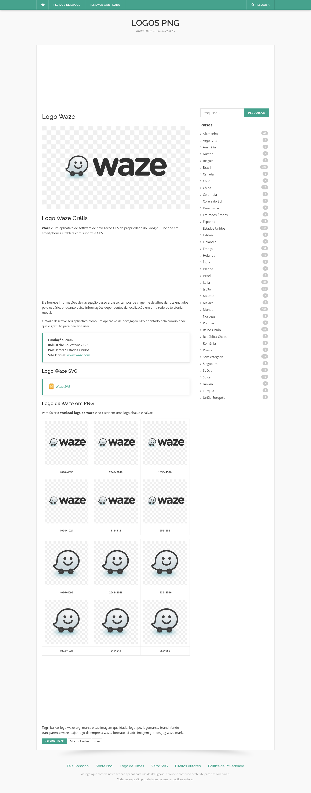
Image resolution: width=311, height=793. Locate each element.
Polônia (208, 323)
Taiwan (208, 384)
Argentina (210, 140)
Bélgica (208, 161)
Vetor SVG (159, 766)
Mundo (208, 309)
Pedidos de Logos (67, 4)
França (208, 249)
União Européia (214, 397)
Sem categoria (213, 357)
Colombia (210, 194)
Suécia (207, 370)
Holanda (209, 255)
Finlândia (209, 242)
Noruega (209, 316)
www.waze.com (78, 355)
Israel (97, 741)
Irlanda (208, 269)
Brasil (207, 167)
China (207, 188)
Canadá (208, 174)
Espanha (209, 221)
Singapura (210, 364)
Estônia (208, 235)
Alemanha (210, 133)
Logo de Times (132, 766)
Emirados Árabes (215, 215)
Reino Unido (212, 330)
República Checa (215, 336)
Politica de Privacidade (226, 766)
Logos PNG (155, 23)
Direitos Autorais (188, 766)
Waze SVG (63, 386)
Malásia (208, 296)
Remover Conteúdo (105, 4)
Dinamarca (211, 208)
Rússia (207, 350)
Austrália (209, 147)
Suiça (207, 377)
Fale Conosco (78, 766)
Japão (207, 289)
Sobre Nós (104, 766)
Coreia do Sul (212, 201)
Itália (206, 282)
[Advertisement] (116, 81)
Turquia (208, 391)
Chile (206, 181)
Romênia (209, 343)
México (208, 303)
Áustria (208, 154)
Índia (206, 262)
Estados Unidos (79, 741)
